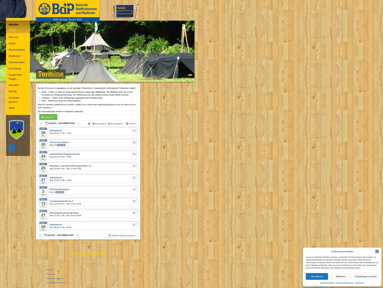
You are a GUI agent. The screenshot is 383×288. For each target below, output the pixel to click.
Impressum (359, 283)
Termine (13, 30)
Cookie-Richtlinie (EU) (56, 282)
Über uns (13, 37)
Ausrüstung (15, 68)
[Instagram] (12, 147)
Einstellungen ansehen (366, 276)
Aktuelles (14, 24)
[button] (377, 251)
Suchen (121, 7)
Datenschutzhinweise (55, 278)
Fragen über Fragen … (15, 76)
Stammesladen (17, 62)
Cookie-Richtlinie (327, 283)
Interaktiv (14, 85)
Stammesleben (17, 49)
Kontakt (13, 91)
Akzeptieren (317, 276)
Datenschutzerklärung (345, 283)
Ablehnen (340, 276)
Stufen (12, 43)
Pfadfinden (14, 55)
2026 (11, 107)
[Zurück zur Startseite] (67, 8)
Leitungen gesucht (14, 99)
